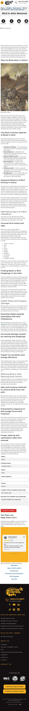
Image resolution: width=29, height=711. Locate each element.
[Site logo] (9, 2)
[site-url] (14, 591)
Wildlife (8, 8)
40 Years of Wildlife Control (9, 647)
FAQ (2, 649)
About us (5, 641)
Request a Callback (8, 510)
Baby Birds (14, 565)
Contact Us (4, 657)
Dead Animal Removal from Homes (12, 628)
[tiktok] (10, 609)
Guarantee (4, 654)
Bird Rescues (14, 571)
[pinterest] (14, 609)
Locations (4, 660)
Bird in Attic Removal (17, 9)
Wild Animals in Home (8, 618)
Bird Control (17, 8)
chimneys (6, 170)
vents (25, 148)
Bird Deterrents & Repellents (14, 573)
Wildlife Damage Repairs (8, 623)
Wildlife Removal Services (13, 615)
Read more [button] (7, 549)
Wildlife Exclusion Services (9, 621)
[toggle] (2, 2)
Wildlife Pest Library (11, 633)
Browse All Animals (7, 636)
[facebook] (10, 605)
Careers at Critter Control (14, 691)
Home (3, 8)
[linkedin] (18, 604)
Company (4, 644)
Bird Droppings (14, 576)
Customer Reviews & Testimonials (11, 652)
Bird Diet (14, 579)
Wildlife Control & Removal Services (12, 626)
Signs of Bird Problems (14, 568)
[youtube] (14, 604)
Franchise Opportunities (14, 686)
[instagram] (18, 609)
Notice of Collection (13, 702)
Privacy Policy (13, 704)
